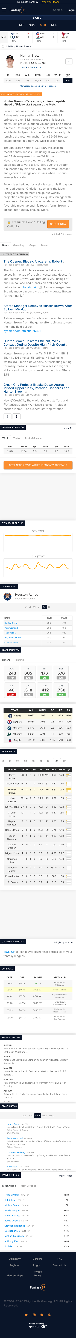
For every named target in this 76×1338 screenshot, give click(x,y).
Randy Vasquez (12, 1210)
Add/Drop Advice (63, 942)
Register (15, 1265)
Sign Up (38, 17)
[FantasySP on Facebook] (42, 1315)
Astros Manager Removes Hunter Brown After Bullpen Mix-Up (38, 307)
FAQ (59, 1258)
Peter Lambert (11, 628)
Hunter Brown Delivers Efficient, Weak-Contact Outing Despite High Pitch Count (34, 342)
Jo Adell (8, 1246)
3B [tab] (25, 761)
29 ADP (23, 67)
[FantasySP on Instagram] (34, 1315)
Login (71, 9)
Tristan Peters (11, 1195)
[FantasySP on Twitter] (26, 1315)
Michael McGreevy (14, 1236)
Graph (32, 245)
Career (45, 245)
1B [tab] (10, 761)
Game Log (18, 245)
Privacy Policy (37, 1273)
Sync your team (50, 1)
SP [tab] (56, 761)
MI (34, 607)
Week (5, 438)
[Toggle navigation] (4, 9)
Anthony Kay (11, 1241)
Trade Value (36, 67)
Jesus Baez (13, 1124)
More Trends (65, 1175)
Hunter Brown (23, 46)
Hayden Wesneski (12, 637)
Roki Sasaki (13, 1166)
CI (30, 607)
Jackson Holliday (16, 1152)
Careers (37, 1258)
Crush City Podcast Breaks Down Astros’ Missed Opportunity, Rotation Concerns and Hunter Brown (36, 388)
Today (16, 438)
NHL (54, 25)
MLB (43, 25)
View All (68, 428)
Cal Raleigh (10, 1200)
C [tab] (3, 761)
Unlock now (58, 224)
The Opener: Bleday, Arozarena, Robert (33, 261)
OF (39, 607)
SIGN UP (9, 951)
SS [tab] (33, 761)
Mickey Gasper (12, 1205)
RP (49, 607)
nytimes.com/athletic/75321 (22, 331)
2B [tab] (17, 761)
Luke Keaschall (15, 1138)
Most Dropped (28, 1185)
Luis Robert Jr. (12, 1231)
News (5, 245)
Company (15, 1258)
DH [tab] (49, 761)
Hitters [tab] (6, 660)
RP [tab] (64, 761)
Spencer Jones (12, 1215)
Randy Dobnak (12, 1220)
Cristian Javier (11, 642)
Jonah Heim (30, 287)
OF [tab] (40, 761)
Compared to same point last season (38, 86)
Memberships (15, 1275)
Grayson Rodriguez (14, 1225)
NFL (21, 25)
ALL (24, 1115)
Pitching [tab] (19, 660)
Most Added (9, 1185)
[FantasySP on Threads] (50, 1315)
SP (44, 607)
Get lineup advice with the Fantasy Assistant (38, 465)
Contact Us (59, 1265)
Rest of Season (33, 438)
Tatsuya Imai (10, 633)
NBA (32, 25)
